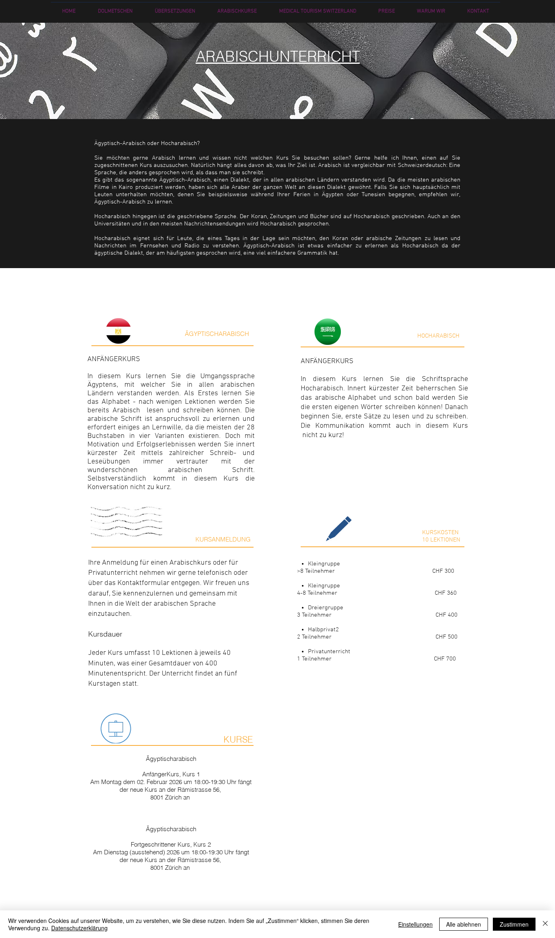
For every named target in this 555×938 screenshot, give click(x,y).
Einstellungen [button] (415, 924)
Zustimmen (514, 924)
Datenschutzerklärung (79, 928)
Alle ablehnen (463, 924)
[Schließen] (545, 924)
